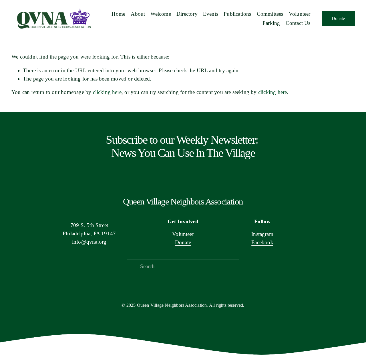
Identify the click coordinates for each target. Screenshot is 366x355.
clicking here (107, 92)
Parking (271, 23)
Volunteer (183, 234)
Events (210, 14)
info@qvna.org (89, 242)
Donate (338, 18)
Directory (187, 14)
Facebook (262, 242)
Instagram (262, 234)
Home (118, 14)
